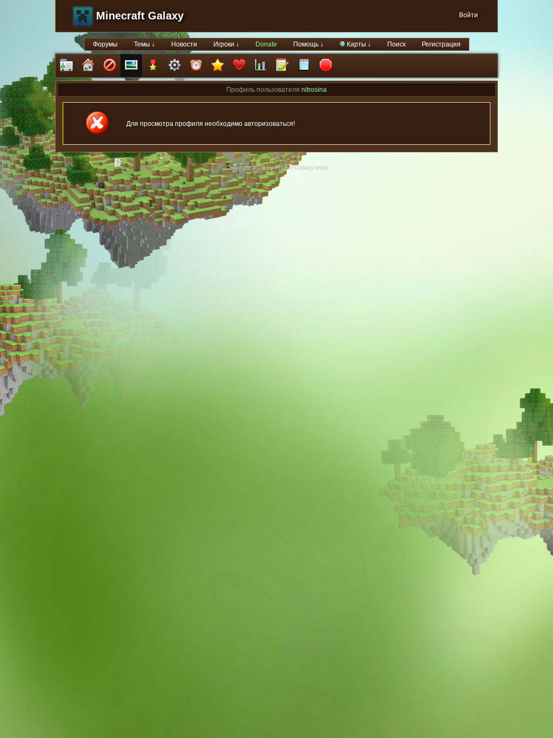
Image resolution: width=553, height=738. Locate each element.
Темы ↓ (144, 44)
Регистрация (441, 44)
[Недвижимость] (88, 65)
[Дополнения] (174, 65)
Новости (184, 44)
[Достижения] (153, 65)
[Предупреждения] (325, 65)
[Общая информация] (66, 65)
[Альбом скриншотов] (131, 65)
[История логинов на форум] (304, 65)
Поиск (396, 44)
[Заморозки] (196, 65)
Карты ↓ (358, 44)
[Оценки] (217, 65)
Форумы (105, 44)
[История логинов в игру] (282, 65)
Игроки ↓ (226, 44)
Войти (468, 15)
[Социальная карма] (261, 65)
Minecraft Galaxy (140, 16)
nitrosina (314, 89)
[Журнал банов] (109, 65)
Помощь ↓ (308, 44)
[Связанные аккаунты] (239, 65)
